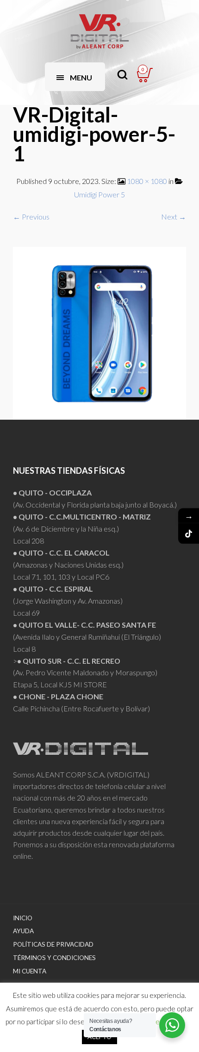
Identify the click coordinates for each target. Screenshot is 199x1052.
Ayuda (23, 931)
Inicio (22, 918)
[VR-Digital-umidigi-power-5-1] (99, 332)
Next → (173, 216)
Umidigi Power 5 (99, 194)
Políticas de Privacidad (53, 944)
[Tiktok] (188, 533)
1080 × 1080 (147, 181)
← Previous (31, 216)
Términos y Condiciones (54, 957)
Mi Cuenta (29, 971)
